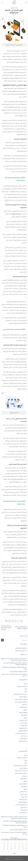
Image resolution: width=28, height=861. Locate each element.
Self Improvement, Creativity (20, 694)
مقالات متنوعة (14, 8)
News (25, 692)
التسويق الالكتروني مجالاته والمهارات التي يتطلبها (21, 627)
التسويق (25, 710)
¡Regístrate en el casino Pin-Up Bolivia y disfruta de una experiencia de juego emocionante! (14, 659)
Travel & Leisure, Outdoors (21, 702)
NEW (26, 689)
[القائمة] (26, 2)
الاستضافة (24, 705)
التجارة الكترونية (23, 707)
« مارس (14, 853)
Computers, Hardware (22, 686)
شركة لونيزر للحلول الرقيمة (21, 648)
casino (25, 684)
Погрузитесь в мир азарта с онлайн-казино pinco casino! (15, 668)
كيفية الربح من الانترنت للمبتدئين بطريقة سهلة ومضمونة (6, 627)
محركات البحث (24, 736)
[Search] (2, 2)
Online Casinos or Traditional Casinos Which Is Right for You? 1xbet (14, 675)
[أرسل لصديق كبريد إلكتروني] (12, 621)
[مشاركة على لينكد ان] (6, 621)
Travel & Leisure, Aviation (21, 699)
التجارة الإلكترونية (16, 214)
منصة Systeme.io (23, 741)
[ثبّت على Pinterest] (9, 621)
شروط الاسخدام (12, 857)
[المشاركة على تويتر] (15, 621)
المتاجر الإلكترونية (23, 728)
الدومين (25, 718)
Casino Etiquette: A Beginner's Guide (18, 672)
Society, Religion (23, 697)
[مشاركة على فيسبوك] (18, 621)
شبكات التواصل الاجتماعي (21, 733)
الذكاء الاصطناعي (23, 720)
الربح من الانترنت (23, 723)
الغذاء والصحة (24, 725)
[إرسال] (2, 640)
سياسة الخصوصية (19, 857)
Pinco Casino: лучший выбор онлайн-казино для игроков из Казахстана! (15, 664)
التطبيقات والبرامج (23, 712)
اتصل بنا (7, 857)
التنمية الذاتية (24, 715)
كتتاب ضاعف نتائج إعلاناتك (21, 651)
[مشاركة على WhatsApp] (21, 621)
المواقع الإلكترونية (23, 731)
